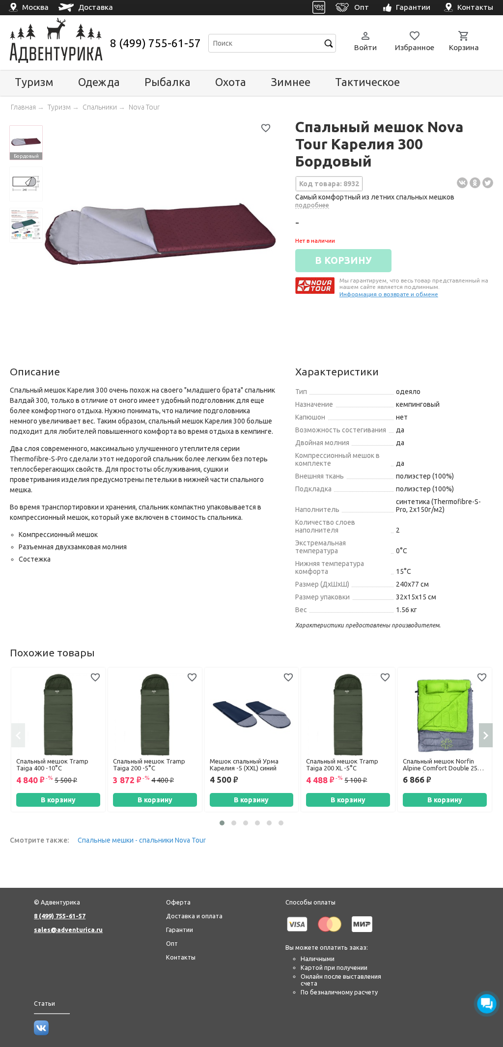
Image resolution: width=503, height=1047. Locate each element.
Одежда (99, 82)
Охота (230, 82)
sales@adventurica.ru (68, 929)
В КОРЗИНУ (343, 260)
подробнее (312, 204)
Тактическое (367, 82)
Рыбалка (167, 82)
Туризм (34, 82)
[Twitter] (487, 182)
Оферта (178, 902)
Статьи (44, 1003)
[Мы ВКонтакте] (41, 1032)
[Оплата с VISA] (297, 933)
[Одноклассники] (475, 182)
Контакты (181, 957)
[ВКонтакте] (462, 182)
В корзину (58, 800)
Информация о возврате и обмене (388, 294)
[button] (222, 823)
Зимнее (290, 82)
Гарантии (179, 929)
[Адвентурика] (59, 43)
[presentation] (18, 735)
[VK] (319, 7)
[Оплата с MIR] (362, 933)
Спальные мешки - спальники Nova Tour (142, 840)
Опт (172, 943)
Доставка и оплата (194, 915)
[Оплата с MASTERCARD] (329, 933)
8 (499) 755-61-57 (155, 43)
